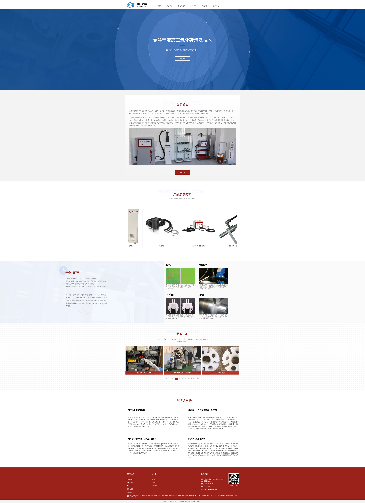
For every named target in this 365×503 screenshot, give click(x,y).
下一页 (192, 378)
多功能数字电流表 (152, 495)
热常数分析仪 (210, 495)
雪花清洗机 (135, 495)
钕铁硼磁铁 (191, 495)
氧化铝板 (174, 495)
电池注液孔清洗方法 (196, 439)
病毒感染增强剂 (230, 495)
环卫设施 (197, 495)
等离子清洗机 (168, 495)
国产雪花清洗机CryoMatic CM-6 (142, 439)
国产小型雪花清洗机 (136, 410)
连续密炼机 (161, 495)
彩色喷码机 (203, 495)
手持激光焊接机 (143, 495)
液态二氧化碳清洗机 (220, 495)
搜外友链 (133, 497)
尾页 (198, 378)
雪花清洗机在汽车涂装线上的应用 (202, 410)
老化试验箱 (185, 495)
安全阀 (179, 495)
